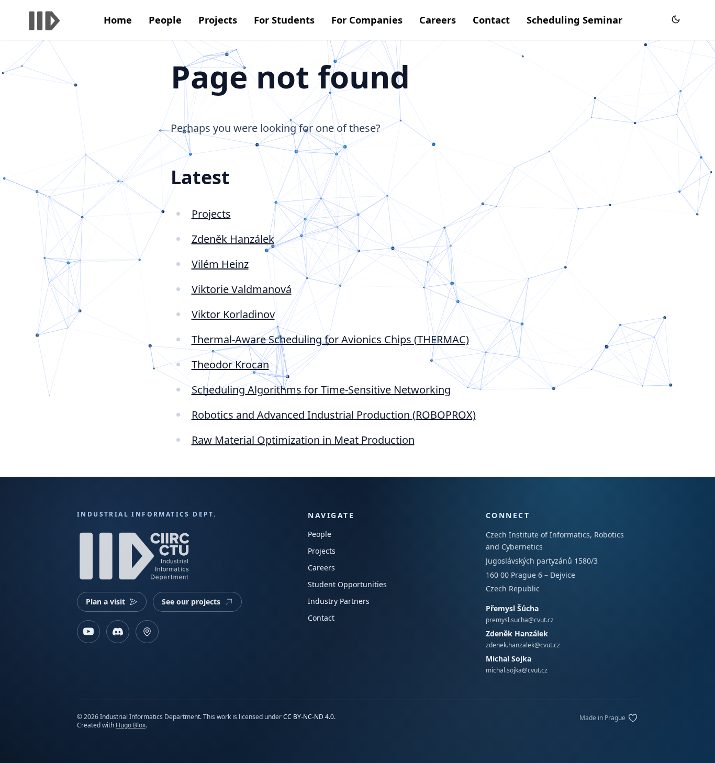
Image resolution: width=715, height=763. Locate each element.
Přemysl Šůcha (512, 608)
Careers (437, 19)
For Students (284, 19)
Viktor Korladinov (233, 314)
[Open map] (147, 631)
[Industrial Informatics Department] (44, 19)
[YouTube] (88, 631)
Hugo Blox (131, 725)
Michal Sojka (508, 659)
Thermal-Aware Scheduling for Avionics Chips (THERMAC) (330, 339)
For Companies (367, 19)
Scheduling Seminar (574, 19)
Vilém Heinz (220, 264)
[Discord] (117, 631)
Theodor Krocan (230, 364)
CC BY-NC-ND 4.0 (308, 716)
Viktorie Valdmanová (242, 289)
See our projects (191, 602)
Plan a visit (105, 602)
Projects (217, 19)
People (165, 19)
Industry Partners (339, 601)
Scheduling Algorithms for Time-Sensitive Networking (321, 390)
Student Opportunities (347, 584)
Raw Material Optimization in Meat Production (303, 440)
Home (118, 19)
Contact (491, 19)
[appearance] (675, 19)
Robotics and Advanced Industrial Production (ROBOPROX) (334, 415)
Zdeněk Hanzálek (233, 239)
